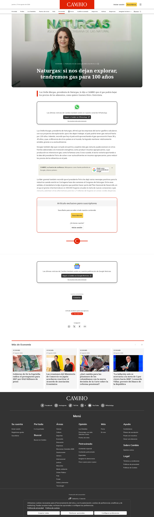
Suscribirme (77, 215)
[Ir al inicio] (77, 4)
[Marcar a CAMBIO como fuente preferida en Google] (100, 170)
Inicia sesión (77, 227)
